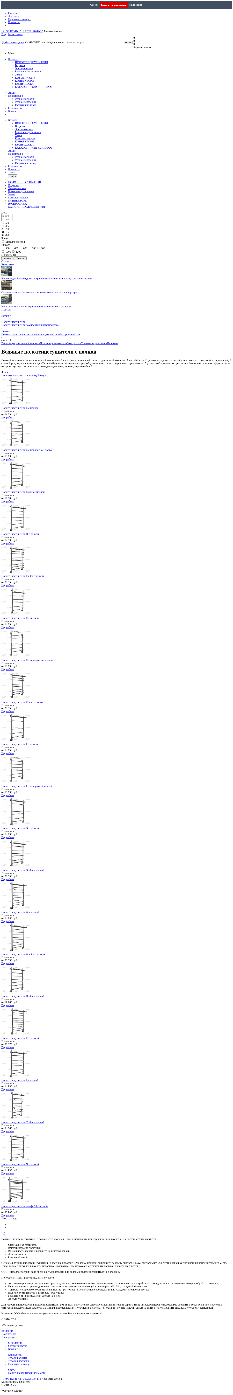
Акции (12, 92)
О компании (15, 108)
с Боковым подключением (45, 334)
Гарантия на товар (25, 104)
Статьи (12, 1369)
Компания (7, 1330)
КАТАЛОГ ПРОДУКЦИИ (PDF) (34, 86)
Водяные (20, 65)
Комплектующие (25, 77)
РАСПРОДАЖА (24, 83)
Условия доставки (25, 101)
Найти (13, 176)
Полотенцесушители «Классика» (20, 343)
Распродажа (67, 334)
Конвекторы (52, 324)
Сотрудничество (17, 1345)
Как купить (14, 1354)
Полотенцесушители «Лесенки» (99, 343)
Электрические (24, 68)
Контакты (14, 111)
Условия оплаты (24, 98)
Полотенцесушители (13, 324)
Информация (9, 1337)
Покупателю (15, 95)
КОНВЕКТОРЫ (24, 80)
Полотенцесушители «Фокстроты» (60, 343)
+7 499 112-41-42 (11, 31)
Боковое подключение (28, 71)
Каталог (13, 59)
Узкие (18, 74)
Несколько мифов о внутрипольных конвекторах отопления (36, 306)
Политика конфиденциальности (27, 1372)
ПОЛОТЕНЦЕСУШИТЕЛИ (31, 62)
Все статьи (7, 264)
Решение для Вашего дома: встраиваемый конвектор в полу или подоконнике (46, 278)
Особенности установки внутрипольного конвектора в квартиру (39, 292)
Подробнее (7, 417)
